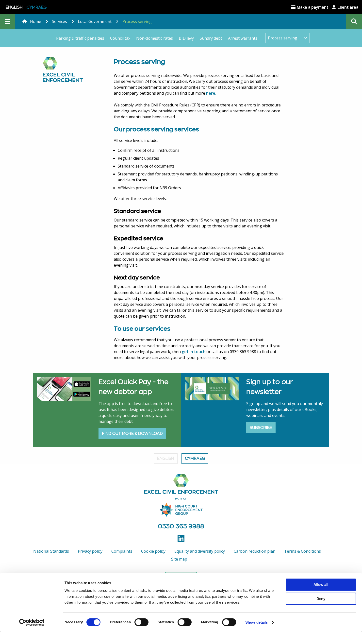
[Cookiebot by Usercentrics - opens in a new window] (31, 622)
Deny (320, 599)
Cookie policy (153, 551)
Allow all (320, 584)
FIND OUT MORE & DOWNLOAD (132, 433)
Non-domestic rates (154, 38)
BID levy (186, 38)
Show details (256, 622)
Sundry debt (211, 38)
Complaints (121, 551)
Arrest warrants (242, 38)
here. (211, 93)
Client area (347, 7)
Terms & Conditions (302, 551)
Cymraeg (37, 7)
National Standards (51, 551)
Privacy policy (90, 551)
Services (59, 21)
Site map (179, 559)
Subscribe (261, 428)
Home (35, 21)
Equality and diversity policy (199, 551)
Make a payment (312, 7)
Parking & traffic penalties (80, 38)
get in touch (193, 351)
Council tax (120, 38)
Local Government (95, 21)
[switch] (141, 622)
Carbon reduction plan (254, 551)
